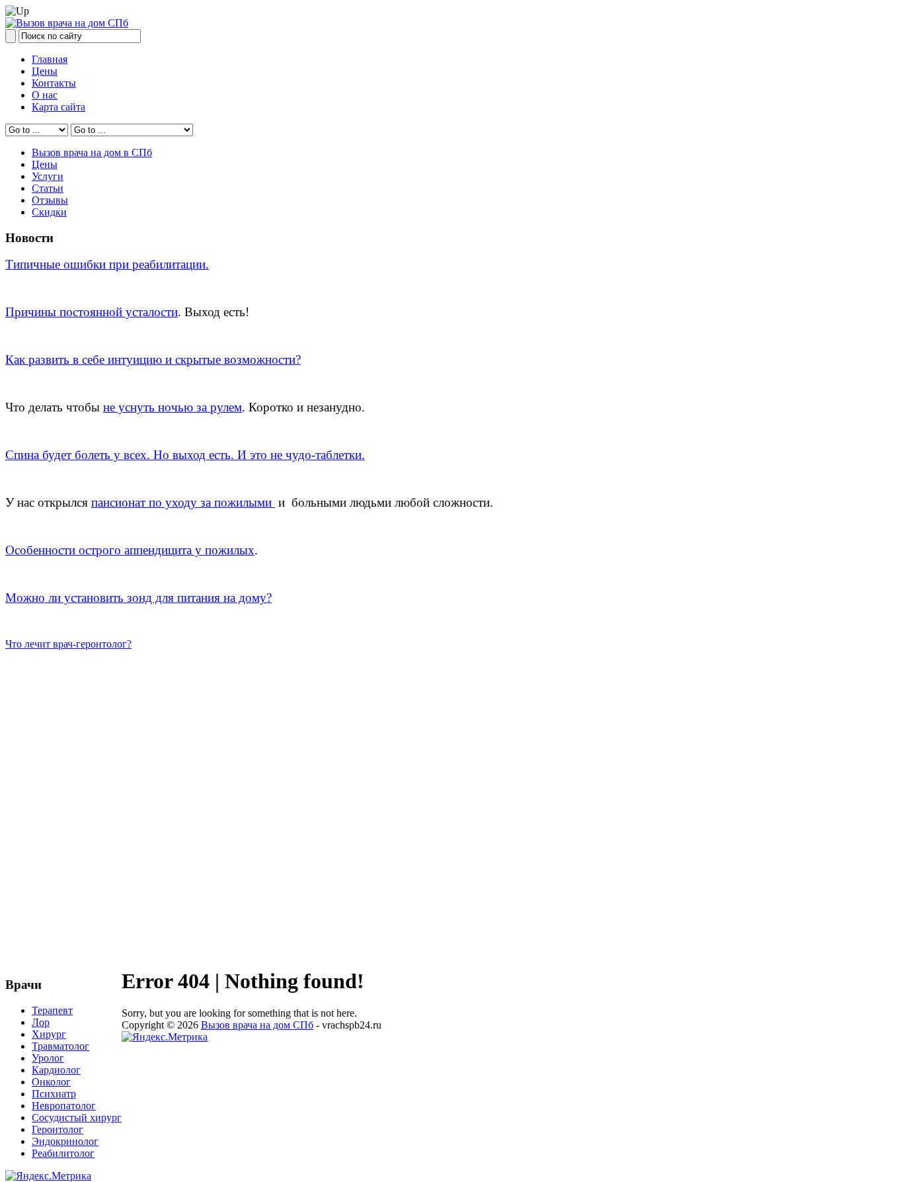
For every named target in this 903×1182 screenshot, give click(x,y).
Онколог (51, 1081)
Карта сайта (58, 106)
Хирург (49, 1034)
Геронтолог (57, 1129)
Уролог (48, 1058)
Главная (49, 59)
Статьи (47, 188)
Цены (45, 71)
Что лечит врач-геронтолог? (68, 644)
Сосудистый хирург (77, 1117)
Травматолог (60, 1046)
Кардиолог (56, 1070)
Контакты (54, 83)
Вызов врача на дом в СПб (92, 152)
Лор (41, 1022)
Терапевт (52, 1010)
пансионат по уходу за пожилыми (183, 502)
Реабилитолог (63, 1153)
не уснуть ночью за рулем (172, 407)
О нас (45, 95)
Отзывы (50, 200)
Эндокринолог (65, 1141)
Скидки (49, 212)
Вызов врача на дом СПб (257, 1025)
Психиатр (54, 1093)
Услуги (47, 176)
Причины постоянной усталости (91, 312)
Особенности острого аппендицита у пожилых (130, 550)
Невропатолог (64, 1105)
